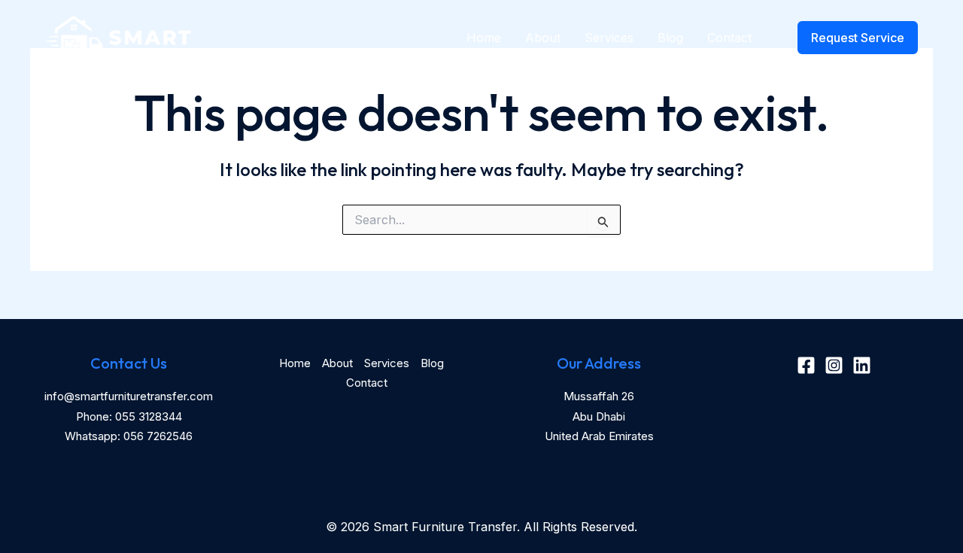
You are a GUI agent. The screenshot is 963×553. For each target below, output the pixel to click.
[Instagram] (834, 365)
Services (609, 37)
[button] (848, 37)
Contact (729, 37)
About (542, 37)
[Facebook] (806, 365)
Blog (670, 37)
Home (483, 37)
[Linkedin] (861, 365)
